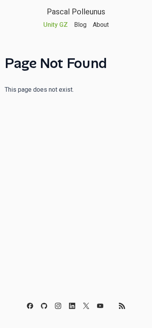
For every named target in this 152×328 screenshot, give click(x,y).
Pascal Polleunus (76, 11)
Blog (80, 24)
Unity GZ (55, 24)
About (101, 24)
